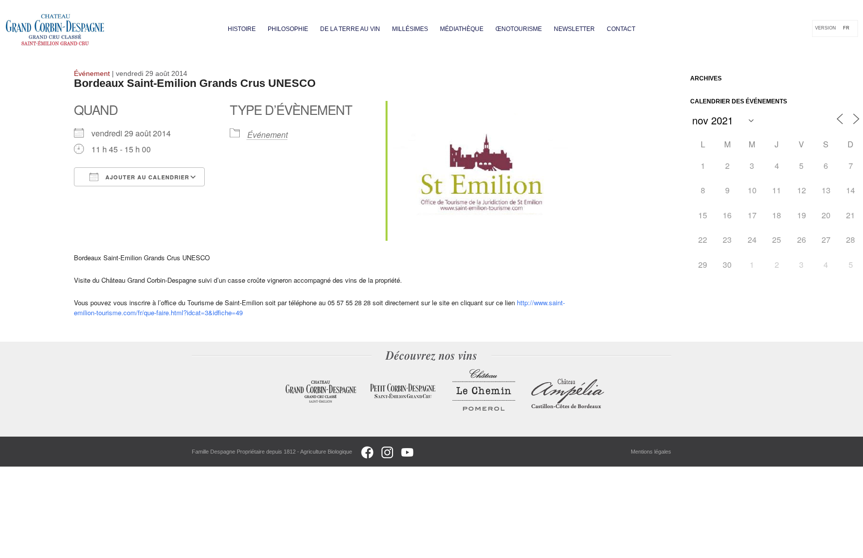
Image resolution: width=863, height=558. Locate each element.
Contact (621, 28)
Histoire (242, 28)
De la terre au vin (350, 28)
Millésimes (410, 28)
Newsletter (574, 28)
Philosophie (288, 28)
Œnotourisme (518, 28)
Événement (267, 134)
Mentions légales (651, 452)
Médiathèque (461, 28)
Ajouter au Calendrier (146, 177)
